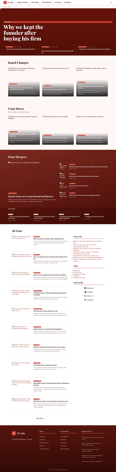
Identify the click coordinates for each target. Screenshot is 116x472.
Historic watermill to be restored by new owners (18, 217)
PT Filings (57, 2)
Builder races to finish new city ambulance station (84, 195)
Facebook (90, 288)
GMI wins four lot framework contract (90, 138)
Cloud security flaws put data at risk (55, 89)
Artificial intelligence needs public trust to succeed (91, 87)
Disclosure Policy (79, 274)
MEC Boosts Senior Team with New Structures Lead (44, 217)
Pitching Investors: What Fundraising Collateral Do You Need (21, 88)
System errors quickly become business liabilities (94, 49)
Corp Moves (35, 2)
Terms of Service (79, 278)
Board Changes (22, 2)
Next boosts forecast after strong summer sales (84, 176)
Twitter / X (90, 296)
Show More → (40, 418)
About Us (76, 270)
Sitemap (76, 276)
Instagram (90, 300)
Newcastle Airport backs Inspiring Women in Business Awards (88, 166)
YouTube (90, 292)
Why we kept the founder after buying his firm (23, 32)
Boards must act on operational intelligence (30, 196)
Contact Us (77, 272)
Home (5, 6)
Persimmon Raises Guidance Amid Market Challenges (69, 217)
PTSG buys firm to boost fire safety (55, 138)
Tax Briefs (67, 2)
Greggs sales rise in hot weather (95, 216)
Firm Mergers (46, 2)
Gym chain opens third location (79, 186)
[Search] (110, 2)
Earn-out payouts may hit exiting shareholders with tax (58, 52)
